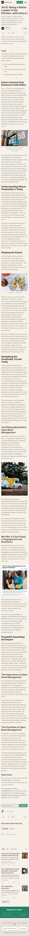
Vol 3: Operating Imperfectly (6, 887)
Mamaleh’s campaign (8, 124)
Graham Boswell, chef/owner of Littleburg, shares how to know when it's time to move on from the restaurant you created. (10, 875)
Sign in (25, 2)
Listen (25, 28)
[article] (14, 859)
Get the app (22, 928)
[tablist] (8, 828)
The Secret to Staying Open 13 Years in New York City (10, 854)
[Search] (26, 849)
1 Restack (11, 811)
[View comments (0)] (8, 33)
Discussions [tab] (14, 849)
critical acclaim (11, 169)
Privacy (14, 923)
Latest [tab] (7, 849)
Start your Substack (10, 928)
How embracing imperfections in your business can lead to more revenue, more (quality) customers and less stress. (10, 891)
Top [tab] (3, 849)
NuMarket (7, 27)
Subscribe (19, 2)
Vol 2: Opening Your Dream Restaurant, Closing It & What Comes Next (10, 871)
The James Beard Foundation (10, 171)
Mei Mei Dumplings (21, 95)
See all (5, 901)
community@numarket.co (9, 783)
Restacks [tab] (12, 828)
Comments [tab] (5, 828)
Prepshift (11, 106)
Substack (6, 932)
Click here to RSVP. (13, 797)
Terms (19, 923)
